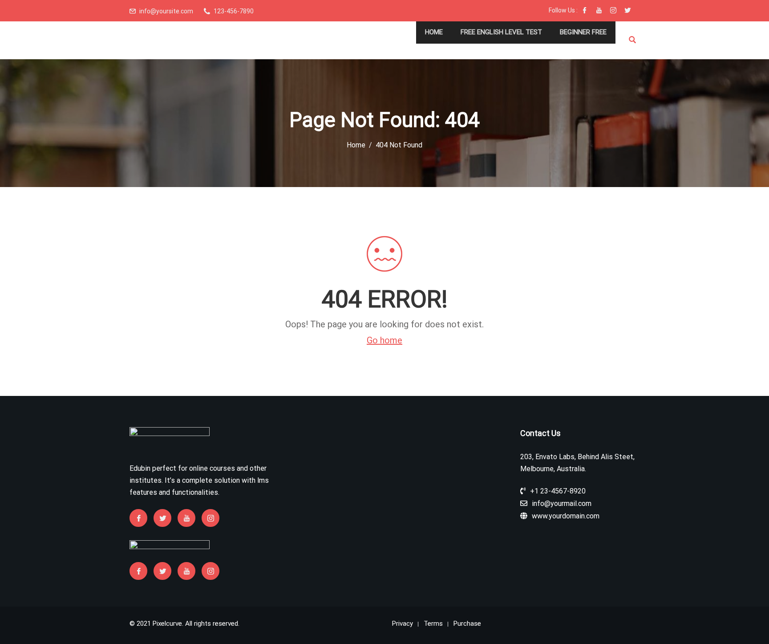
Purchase (467, 624)
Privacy (402, 624)
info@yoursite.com (166, 11)
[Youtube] (599, 11)
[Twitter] (627, 11)
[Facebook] (585, 11)
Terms (433, 624)
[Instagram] (613, 11)
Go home (384, 340)
